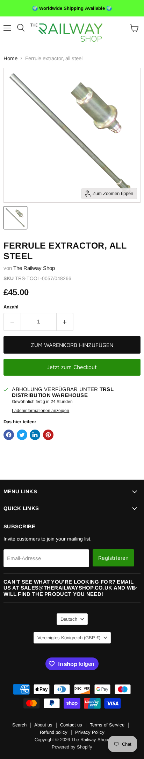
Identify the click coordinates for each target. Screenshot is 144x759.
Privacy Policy (90, 732)
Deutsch (68, 619)
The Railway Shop (34, 268)
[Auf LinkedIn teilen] (35, 435)
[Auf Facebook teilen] (8, 435)
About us (43, 724)
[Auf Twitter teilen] (22, 435)
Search (19, 724)
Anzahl (11, 306)
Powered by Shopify (72, 747)
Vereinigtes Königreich (68, 637)
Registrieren (113, 558)
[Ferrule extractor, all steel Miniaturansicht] (15, 218)
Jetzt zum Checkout (72, 367)
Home (10, 58)
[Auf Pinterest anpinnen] (48, 435)
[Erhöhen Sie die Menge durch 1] (65, 321)
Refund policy (53, 732)
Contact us (71, 724)
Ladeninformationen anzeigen (40, 410)
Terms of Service (107, 724)
